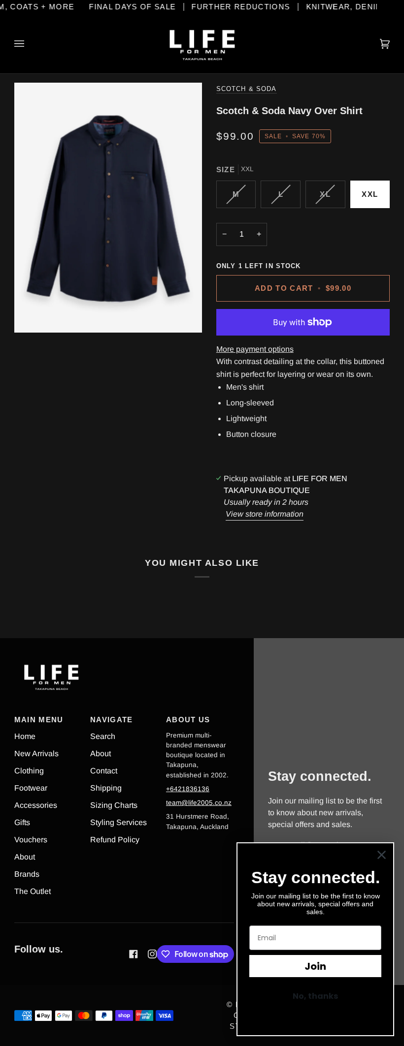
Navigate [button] (111, 720)
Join (315, 966)
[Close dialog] (381, 854)
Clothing (29, 771)
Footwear (30, 788)
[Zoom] (108, 208)
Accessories (35, 805)
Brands (26, 874)
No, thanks (315, 996)
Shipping (106, 788)
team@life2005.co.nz (199, 802)
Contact (103, 771)
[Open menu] (29, 44)
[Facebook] (133, 954)
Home (24, 736)
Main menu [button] (39, 720)
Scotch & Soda (246, 89)
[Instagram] (152, 954)
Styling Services (118, 822)
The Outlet (32, 891)
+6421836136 (187, 789)
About (24, 857)
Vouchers (30, 839)
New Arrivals (36, 753)
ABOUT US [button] (188, 720)
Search (102, 736)
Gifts (22, 822)
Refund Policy (114, 839)
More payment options (255, 349)
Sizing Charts (113, 805)
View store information (264, 514)
